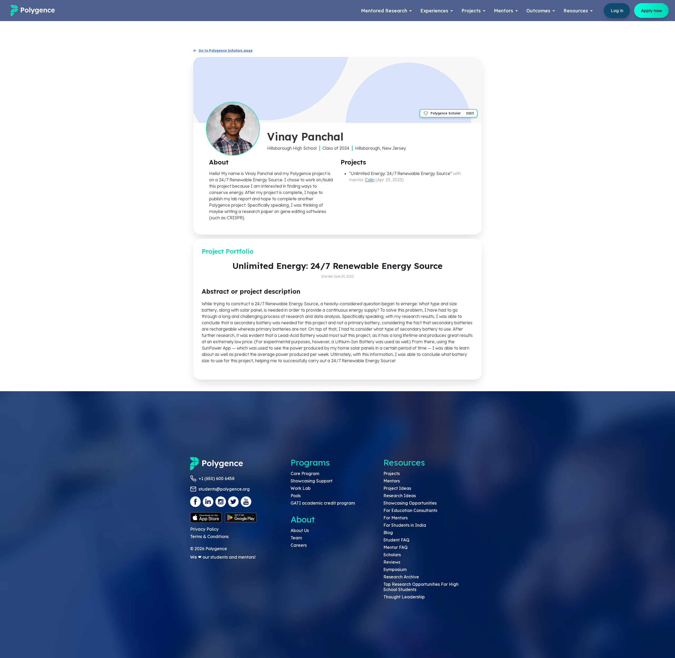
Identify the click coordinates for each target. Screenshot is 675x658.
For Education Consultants (410, 510)
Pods (296, 495)
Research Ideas (399, 495)
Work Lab (301, 488)
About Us (300, 530)
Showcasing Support (311, 480)
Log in (617, 10)
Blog (388, 532)
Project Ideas (397, 488)
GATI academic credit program (323, 503)
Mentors (391, 480)
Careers (299, 545)
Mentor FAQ (395, 547)
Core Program (305, 473)
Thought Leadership (404, 596)
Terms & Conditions (209, 536)
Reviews (391, 562)
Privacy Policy (204, 529)
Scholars (392, 554)
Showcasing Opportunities (410, 503)
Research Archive (401, 576)
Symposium (395, 569)
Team (296, 537)
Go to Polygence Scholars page (226, 50)
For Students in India (404, 525)
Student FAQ (396, 540)
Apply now (651, 10)
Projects (391, 473)
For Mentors (395, 517)
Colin (369, 179)
